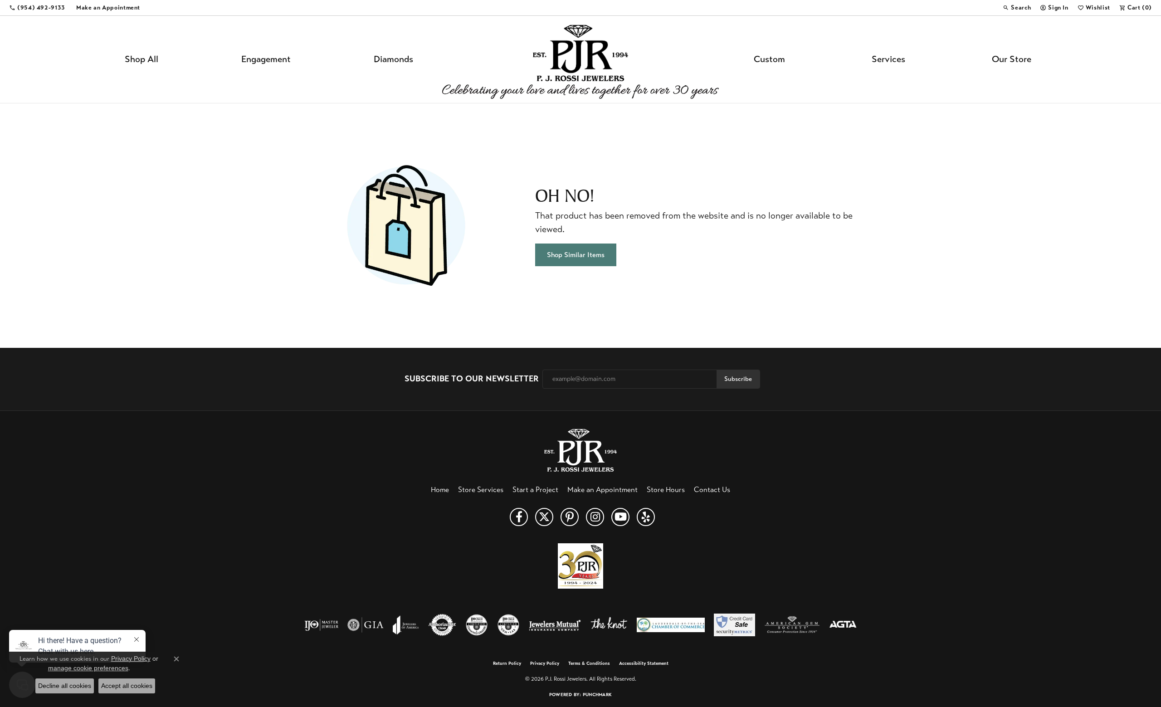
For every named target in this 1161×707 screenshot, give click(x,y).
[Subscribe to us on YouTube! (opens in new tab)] (620, 517)
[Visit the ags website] (792, 625)
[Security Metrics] (734, 625)
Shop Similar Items (576, 254)
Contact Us (712, 489)
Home (440, 489)
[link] (37, 7)
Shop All (141, 59)
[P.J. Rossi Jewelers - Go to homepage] (580, 449)
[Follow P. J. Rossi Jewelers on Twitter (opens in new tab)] (544, 517)
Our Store (1011, 59)
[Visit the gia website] (365, 625)
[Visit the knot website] (608, 625)
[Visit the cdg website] (476, 625)
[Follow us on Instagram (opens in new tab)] (595, 517)
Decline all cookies (64, 685)
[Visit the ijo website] (321, 625)
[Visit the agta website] (843, 625)
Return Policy (507, 663)
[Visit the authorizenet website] (442, 625)
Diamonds (393, 59)
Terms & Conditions (589, 663)
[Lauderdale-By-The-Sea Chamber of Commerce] (671, 625)
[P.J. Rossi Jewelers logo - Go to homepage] (580, 59)
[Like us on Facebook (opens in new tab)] (519, 517)
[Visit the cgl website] (508, 625)
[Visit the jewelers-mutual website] (555, 625)
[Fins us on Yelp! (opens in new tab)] (646, 517)
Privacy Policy (544, 663)
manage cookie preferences (88, 668)
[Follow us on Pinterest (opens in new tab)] (570, 517)
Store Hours (666, 489)
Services (888, 59)
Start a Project (535, 489)
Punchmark (597, 694)
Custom (769, 59)
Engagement (266, 59)
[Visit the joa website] (406, 625)
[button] (1017, 7)
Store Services (480, 489)
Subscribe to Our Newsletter (472, 379)
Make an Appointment (602, 489)
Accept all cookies (126, 685)
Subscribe (738, 379)
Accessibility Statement (643, 663)
